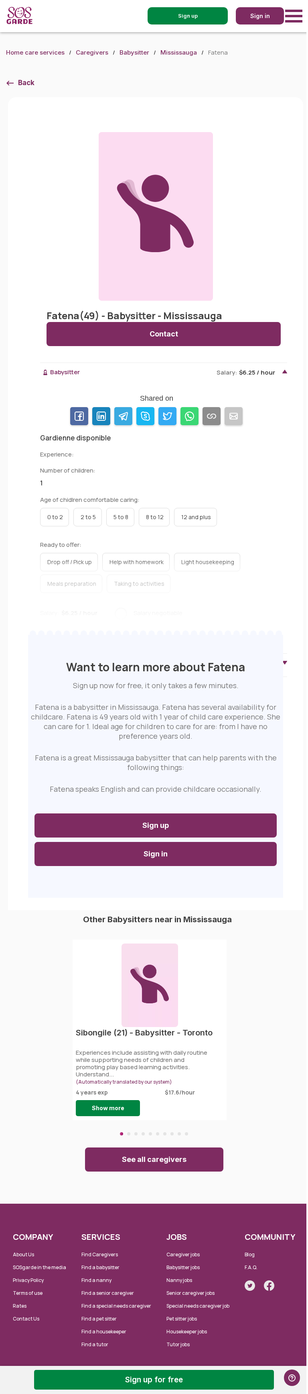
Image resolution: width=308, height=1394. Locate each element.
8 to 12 (155, 517)
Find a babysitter (100, 1267)
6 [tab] (157, 1133)
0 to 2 (55, 517)
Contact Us (26, 1318)
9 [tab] (179, 1133)
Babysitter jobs (183, 1267)
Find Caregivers (99, 1254)
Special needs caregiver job (197, 1305)
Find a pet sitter (99, 1318)
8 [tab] (172, 1133)
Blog (250, 1254)
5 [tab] (150, 1133)
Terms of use (28, 1293)
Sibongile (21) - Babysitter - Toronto (144, 1032)
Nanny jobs (179, 1280)
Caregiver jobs (183, 1254)
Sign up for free (154, 1379)
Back (26, 83)
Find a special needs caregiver (116, 1305)
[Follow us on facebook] (269, 1285)
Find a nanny (96, 1280)
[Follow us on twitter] (250, 1285)
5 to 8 (120, 517)
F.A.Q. (251, 1267)
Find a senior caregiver (107, 1293)
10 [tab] (186, 1133)
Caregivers (92, 52)
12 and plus (196, 517)
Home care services (35, 52)
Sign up (155, 825)
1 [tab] (121, 1133)
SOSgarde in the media (39, 1267)
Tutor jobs (178, 1344)
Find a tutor (94, 1344)
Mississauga (178, 52)
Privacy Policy (28, 1280)
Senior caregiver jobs (190, 1293)
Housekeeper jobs (186, 1331)
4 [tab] (143, 1133)
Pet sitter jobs (181, 1318)
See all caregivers (154, 1159)
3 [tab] (136, 1133)
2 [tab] (128, 1133)
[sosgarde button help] (292, 1378)
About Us (23, 1254)
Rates (19, 1305)
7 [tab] (164, 1133)
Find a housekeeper (103, 1331)
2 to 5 (88, 517)
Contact (164, 334)
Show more (108, 1108)
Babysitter (134, 52)
